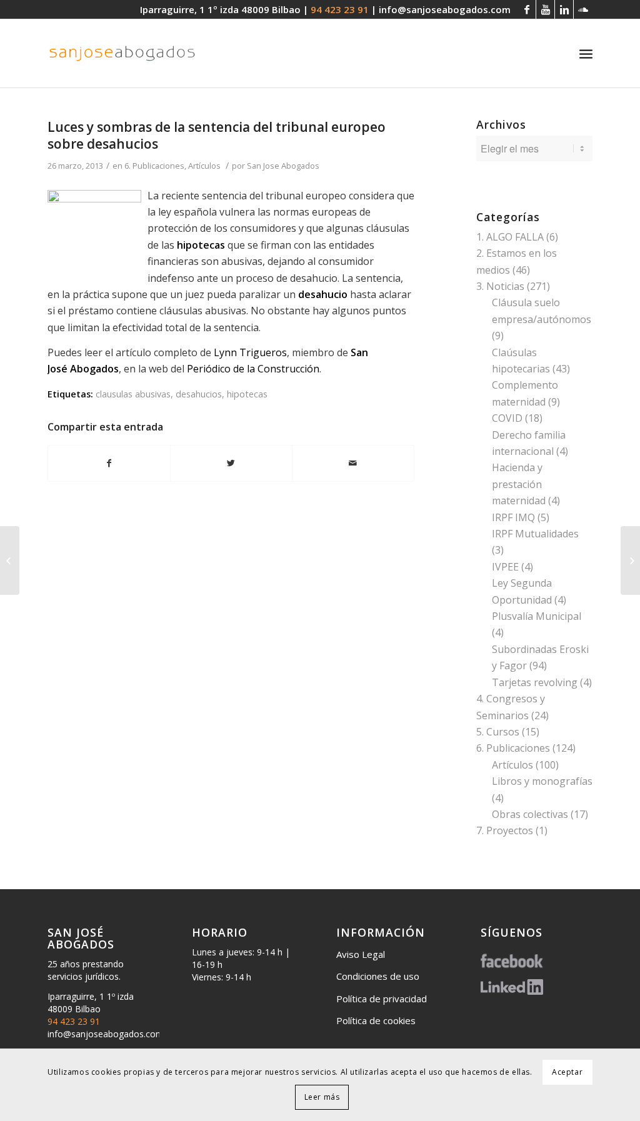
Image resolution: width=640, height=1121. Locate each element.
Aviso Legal (360, 954)
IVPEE (505, 567)
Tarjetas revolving (535, 682)
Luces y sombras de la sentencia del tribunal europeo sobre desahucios (217, 135)
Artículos (204, 165)
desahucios (199, 394)
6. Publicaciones (154, 165)
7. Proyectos (504, 830)
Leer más (322, 1097)
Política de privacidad (381, 998)
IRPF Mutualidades (535, 534)
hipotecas (247, 394)
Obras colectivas (530, 814)
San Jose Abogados (283, 165)
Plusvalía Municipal (536, 616)
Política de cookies (376, 1020)
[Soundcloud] (583, 9)
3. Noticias (500, 286)
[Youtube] (545, 9)
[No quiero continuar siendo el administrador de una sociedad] (9, 560)
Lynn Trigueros (250, 352)
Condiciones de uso (377, 976)
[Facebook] (527, 9)
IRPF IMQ (513, 517)
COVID (507, 418)
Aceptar (567, 1072)
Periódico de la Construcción (253, 369)
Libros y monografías (542, 781)
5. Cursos (497, 732)
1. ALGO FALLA (510, 237)
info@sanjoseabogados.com (445, 9)
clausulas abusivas (133, 394)
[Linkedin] (564, 9)
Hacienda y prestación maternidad (519, 484)
